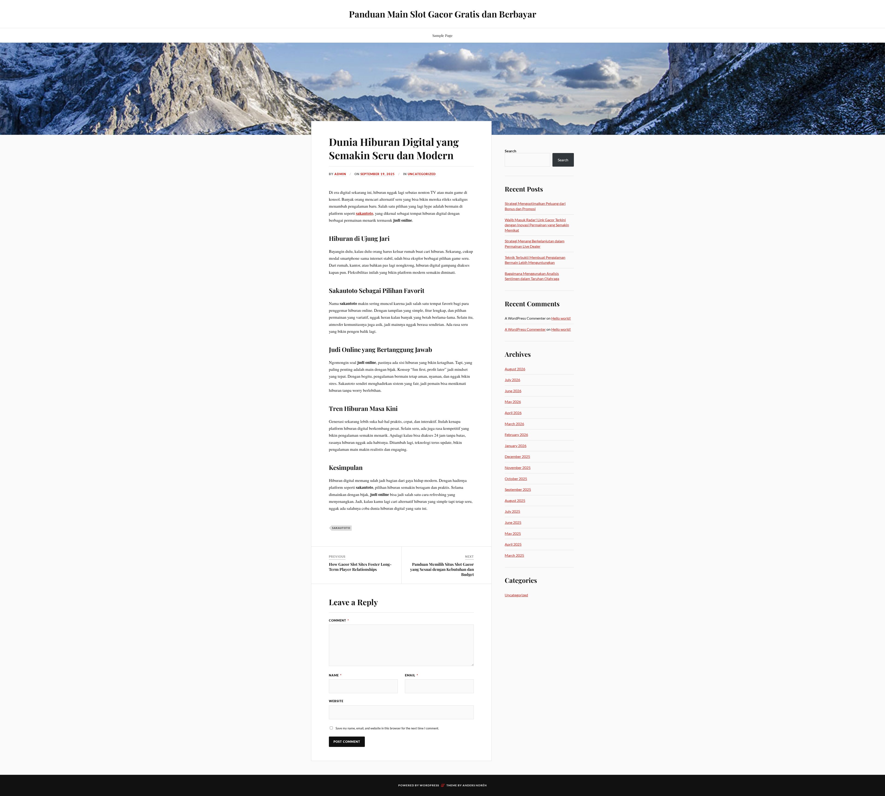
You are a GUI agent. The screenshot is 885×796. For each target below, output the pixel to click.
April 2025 (513, 544)
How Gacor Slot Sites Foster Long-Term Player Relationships (360, 567)
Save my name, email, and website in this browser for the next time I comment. (387, 728)
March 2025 (514, 555)
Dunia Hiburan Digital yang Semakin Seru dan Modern (394, 148)
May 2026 (513, 401)
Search (510, 151)
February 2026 (516, 434)
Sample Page (442, 35)
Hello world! (561, 318)
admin (340, 174)
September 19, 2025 (377, 174)
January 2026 (515, 445)
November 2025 (518, 467)
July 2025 (512, 511)
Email (411, 675)
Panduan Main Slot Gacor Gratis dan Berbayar (442, 14)
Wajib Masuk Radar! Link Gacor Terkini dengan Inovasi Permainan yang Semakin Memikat (537, 225)
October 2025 (516, 478)
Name (335, 675)
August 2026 (515, 369)
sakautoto (364, 213)
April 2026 (513, 412)
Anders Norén (475, 785)
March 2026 (514, 424)
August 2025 (515, 500)
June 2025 (513, 522)
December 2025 (517, 456)
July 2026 (512, 379)
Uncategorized (422, 174)
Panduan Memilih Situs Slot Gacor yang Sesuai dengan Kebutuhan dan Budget (442, 569)
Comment (339, 620)
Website (336, 701)
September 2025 (518, 489)
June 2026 (513, 391)
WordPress (429, 785)
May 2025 (513, 533)
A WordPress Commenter (525, 329)
